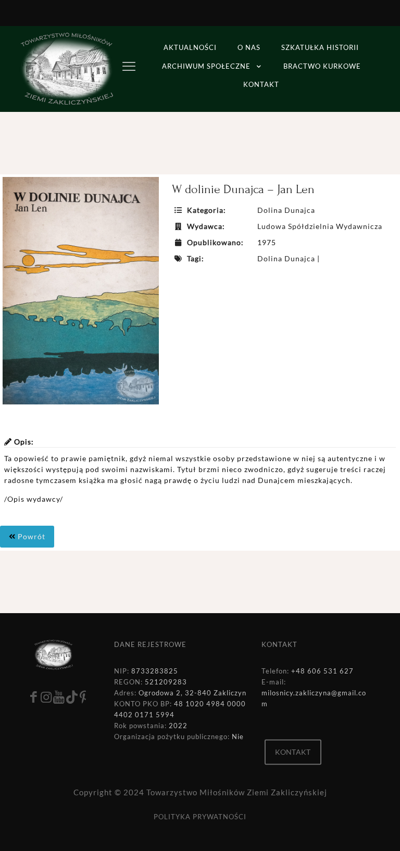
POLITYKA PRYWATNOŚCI (200, 816)
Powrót (30, 536)
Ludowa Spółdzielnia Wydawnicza (319, 226)
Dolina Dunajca (286, 210)
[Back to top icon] (350, 830)
